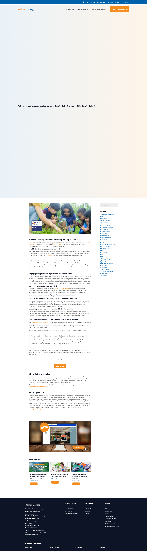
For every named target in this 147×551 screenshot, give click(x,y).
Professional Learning (98, 9)
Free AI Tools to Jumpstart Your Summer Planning (60, 475)
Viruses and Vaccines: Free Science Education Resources (80, 476)
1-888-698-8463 (35, 511)
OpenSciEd (49, 255)
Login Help (108, 521)
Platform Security (110, 524)
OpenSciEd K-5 (56, 244)
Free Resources (109, 516)
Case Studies (109, 511)
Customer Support (110, 519)
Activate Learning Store (112, 526)
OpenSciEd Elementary (62, 289)
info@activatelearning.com (37, 509)
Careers (87, 511)
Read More (34, 484)
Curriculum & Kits (82, 9)
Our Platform (69, 508)
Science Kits (68, 511)
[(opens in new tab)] (60, 437)
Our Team (88, 508)
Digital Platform (68, 9)
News (106, 513)
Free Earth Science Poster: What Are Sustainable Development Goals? (38, 476)
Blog (106, 508)
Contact (87, 513)
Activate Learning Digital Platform (42, 322)
